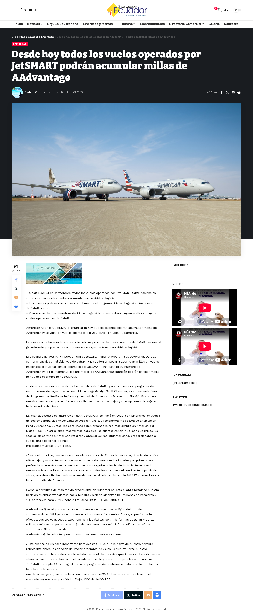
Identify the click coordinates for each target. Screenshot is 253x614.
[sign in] (15, 10)
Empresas (20, 44)
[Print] (238, 92)
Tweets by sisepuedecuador (192, 405)
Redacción (32, 92)
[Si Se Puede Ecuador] (126, 10)
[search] (220, 10)
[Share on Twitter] (227, 92)
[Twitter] (25, 9)
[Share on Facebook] (221, 92)
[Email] (233, 92)
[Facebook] (21, 9)
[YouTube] (30, 9)
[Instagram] (35, 9)
